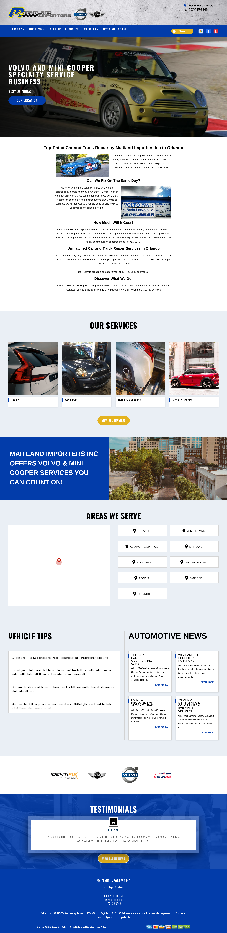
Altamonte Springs (144, 546)
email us (144, 272)
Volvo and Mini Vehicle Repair (71, 285)
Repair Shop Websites (60, 927)
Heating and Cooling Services (145, 289)
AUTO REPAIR (35, 29)
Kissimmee (144, 562)
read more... (161, 685)
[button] (59, 561)
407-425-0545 (198, 9)
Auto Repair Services (113, 887)
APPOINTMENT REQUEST (114, 29)
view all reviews (113, 858)
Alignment (105, 285)
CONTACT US (90, 29)
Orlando (144, 531)
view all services (114, 420)
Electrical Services (149, 285)
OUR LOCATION (27, 100)
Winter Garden (196, 562)
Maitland (195, 546)
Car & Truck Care (130, 285)
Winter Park (196, 531)
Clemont (144, 593)
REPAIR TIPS (55, 29)
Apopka (144, 578)
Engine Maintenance (113, 289)
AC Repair (93, 285)
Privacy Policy (100, 927)
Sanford (196, 578)
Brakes (115, 285)
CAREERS (73, 29)
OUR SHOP (16, 29)
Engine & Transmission (89, 289)
